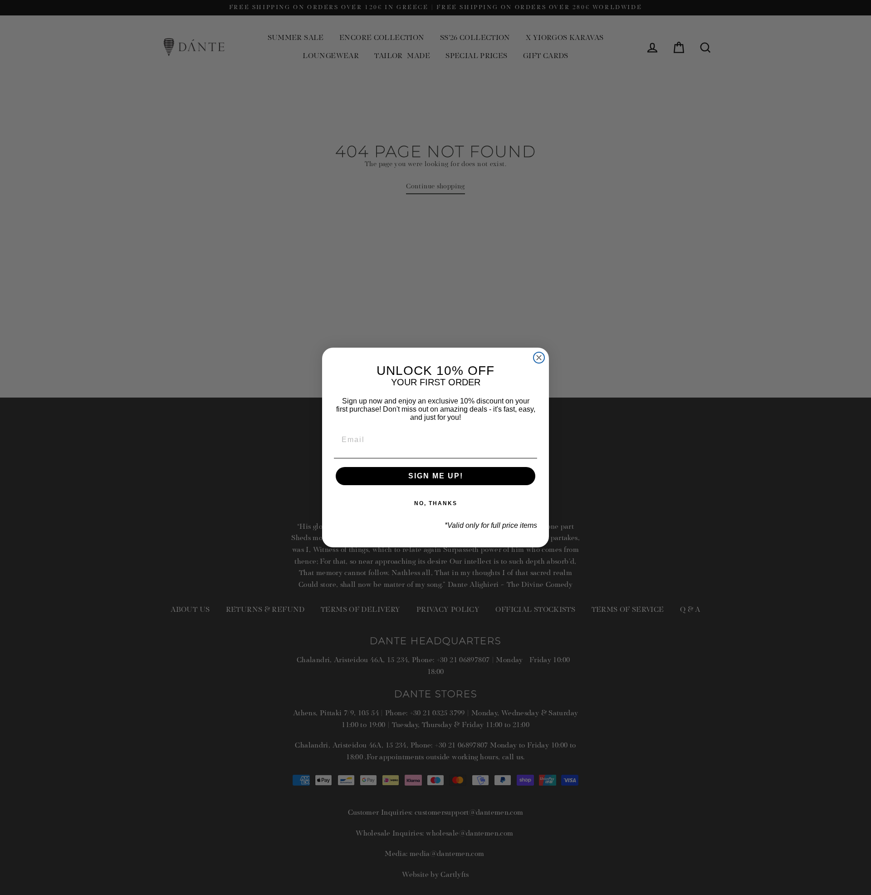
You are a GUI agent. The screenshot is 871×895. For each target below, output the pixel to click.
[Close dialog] (538, 357)
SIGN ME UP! (435, 476)
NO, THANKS (435, 503)
